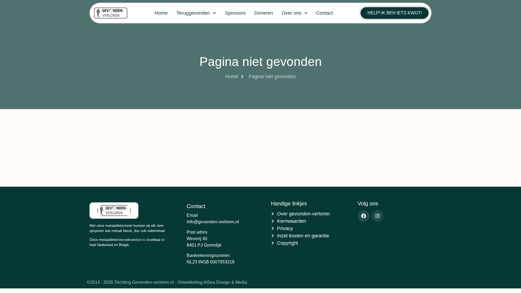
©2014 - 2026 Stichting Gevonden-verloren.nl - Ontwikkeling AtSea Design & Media (167, 282)
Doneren (263, 13)
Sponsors (235, 13)
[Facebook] (363, 216)
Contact (324, 13)
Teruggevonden (193, 13)
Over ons (291, 13)
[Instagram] (377, 216)
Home (161, 13)
